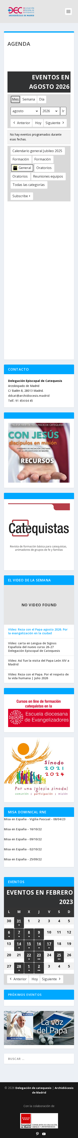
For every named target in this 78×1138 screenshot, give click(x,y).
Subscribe (20, 196)
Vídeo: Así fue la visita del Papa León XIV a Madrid (38, 662)
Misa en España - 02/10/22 (23, 849)
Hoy (38, 123)
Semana (28, 99)
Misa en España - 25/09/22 (23, 859)
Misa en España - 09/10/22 (23, 839)
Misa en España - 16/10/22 (23, 829)
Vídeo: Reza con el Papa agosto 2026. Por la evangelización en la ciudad (38, 631)
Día (41, 99)
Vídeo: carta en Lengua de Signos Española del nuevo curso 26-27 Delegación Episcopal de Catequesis (34, 647)
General (25, 167)
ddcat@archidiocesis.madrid (29, 396)
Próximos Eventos (25, 995)
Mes (15, 99)
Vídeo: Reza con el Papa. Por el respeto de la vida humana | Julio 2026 (38, 676)
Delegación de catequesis (33, 1088)
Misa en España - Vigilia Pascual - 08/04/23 (34, 819)
